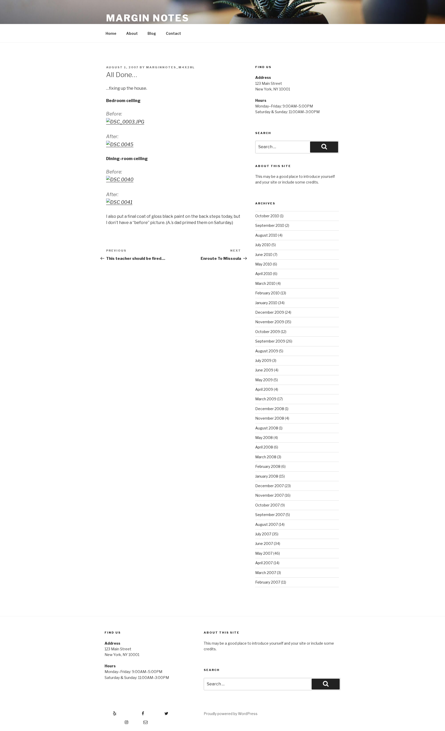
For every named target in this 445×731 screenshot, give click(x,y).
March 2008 (265, 457)
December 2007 (269, 486)
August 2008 (266, 428)
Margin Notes (147, 18)
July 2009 (263, 360)
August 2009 (266, 351)
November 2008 (269, 418)
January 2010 (266, 303)
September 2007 (270, 514)
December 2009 (269, 312)
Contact (173, 33)
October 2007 (267, 505)
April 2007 (264, 563)
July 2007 (263, 534)
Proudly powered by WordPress (231, 713)
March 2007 (265, 572)
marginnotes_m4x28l (170, 67)
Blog (152, 33)
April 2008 (264, 447)
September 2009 (270, 341)
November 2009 (269, 322)
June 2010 (263, 254)
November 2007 (269, 495)
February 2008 (267, 466)
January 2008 (266, 476)
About (132, 33)
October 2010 (267, 216)
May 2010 (263, 264)
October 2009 (267, 331)
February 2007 (267, 582)
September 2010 (269, 225)
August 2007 (266, 524)
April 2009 (264, 389)
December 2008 (269, 408)
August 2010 (266, 235)
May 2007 (263, 553)
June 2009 (264, 370)
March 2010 (265, 283)
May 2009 (264, 380)
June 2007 (264, 543)
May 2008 (264, 437)
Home (111, 33)
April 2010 (263, 273)
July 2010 (263, 245)
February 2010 (267, 293)
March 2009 (265, 399)
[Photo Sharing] (125, 121)
